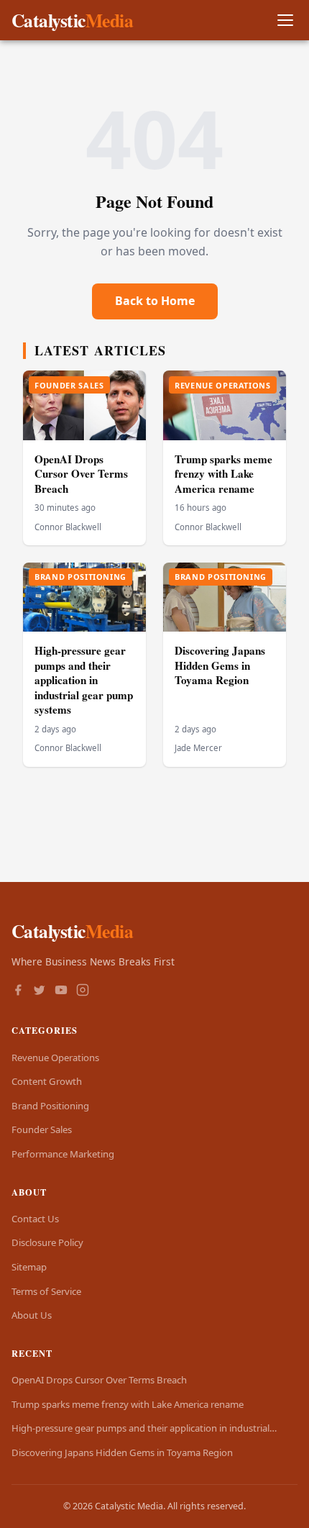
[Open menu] (285, 20)
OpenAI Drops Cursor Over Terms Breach (81, 473)
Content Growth (46, 1081)
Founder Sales (41, 1129)
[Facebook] (17, 991)
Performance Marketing (62, 1153)
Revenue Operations (55, 1057)
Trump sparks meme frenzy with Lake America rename (223, 473)
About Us (31, 1315)
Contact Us (35, 1218)
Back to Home (155, 301)
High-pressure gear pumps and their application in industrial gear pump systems (83, 679)
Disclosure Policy (47, 1242)
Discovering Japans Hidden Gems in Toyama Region (220, 665)
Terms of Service (46, 1291)
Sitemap (29, 1266)
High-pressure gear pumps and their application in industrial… (144, 1428)
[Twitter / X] (39, 991)
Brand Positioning (50, 1105)
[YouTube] (61, 991)
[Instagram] (82, 991)
